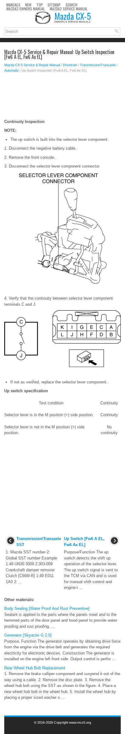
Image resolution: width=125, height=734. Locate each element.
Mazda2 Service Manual (69, 8)
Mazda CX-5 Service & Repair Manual (32, 65)
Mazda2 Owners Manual (25, 8)
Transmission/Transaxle (98, 65)
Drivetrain (70, 65)
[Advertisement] (62, 97)
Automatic (11, 70)
